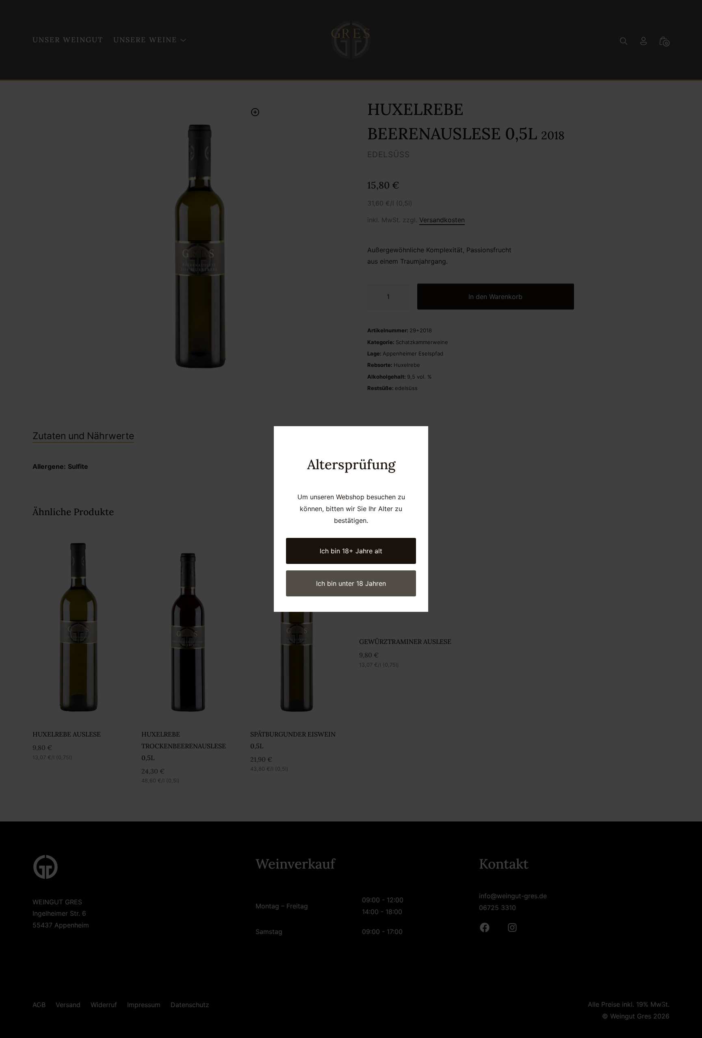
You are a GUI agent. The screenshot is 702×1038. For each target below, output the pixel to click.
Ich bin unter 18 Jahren (351, 583)
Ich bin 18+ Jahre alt (351, 551)
